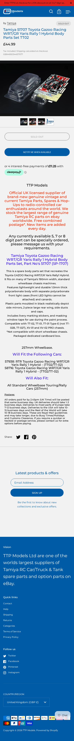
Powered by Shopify (47, 730)
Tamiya (11, 23)
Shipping (20, 51)
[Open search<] (51, 11)
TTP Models (29, 730)
